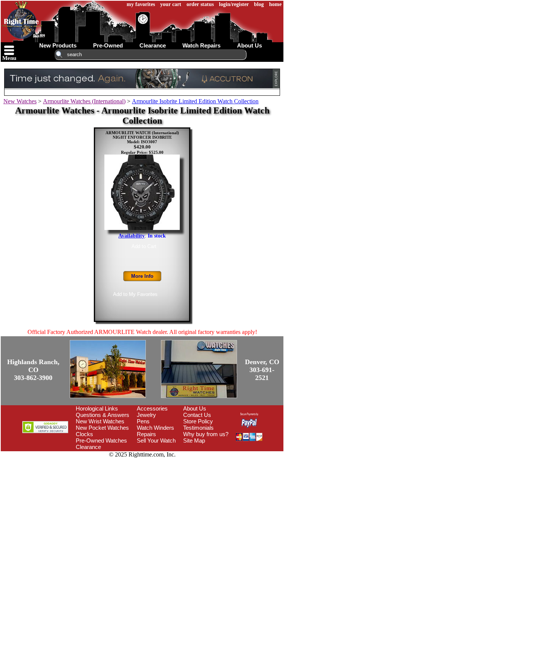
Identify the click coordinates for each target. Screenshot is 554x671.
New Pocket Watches (102, 427)
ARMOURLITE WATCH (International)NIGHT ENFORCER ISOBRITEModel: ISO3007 (142, 137)
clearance (152, 45)
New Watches (20, 101)
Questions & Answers (102, 415)
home (275, 4)
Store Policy (198, 421)
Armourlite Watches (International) (84, 101)
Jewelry (146, 415)
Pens (143, 421)
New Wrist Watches (100, 421)
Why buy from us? (205, 434)
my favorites (141, 4)
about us (249, 45)
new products (58, 45)
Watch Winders (155, 427)
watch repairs (201, 45)
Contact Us (197, 415)
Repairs (146, 434)
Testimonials (198, 427)
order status (200, 4)
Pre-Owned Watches (101, 440)
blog (259, 4)
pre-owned (108, 45)
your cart (170, 4)
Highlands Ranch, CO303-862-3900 (33, 369)
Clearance (88, 447)
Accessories (152, 408)
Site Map (194, 440)
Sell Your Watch (156, 440)
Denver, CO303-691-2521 (262, 369)
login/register (234, 4)
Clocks (84, 434)
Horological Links (97, 408)
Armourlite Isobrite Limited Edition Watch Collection (195, 101)
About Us (194, 408)
